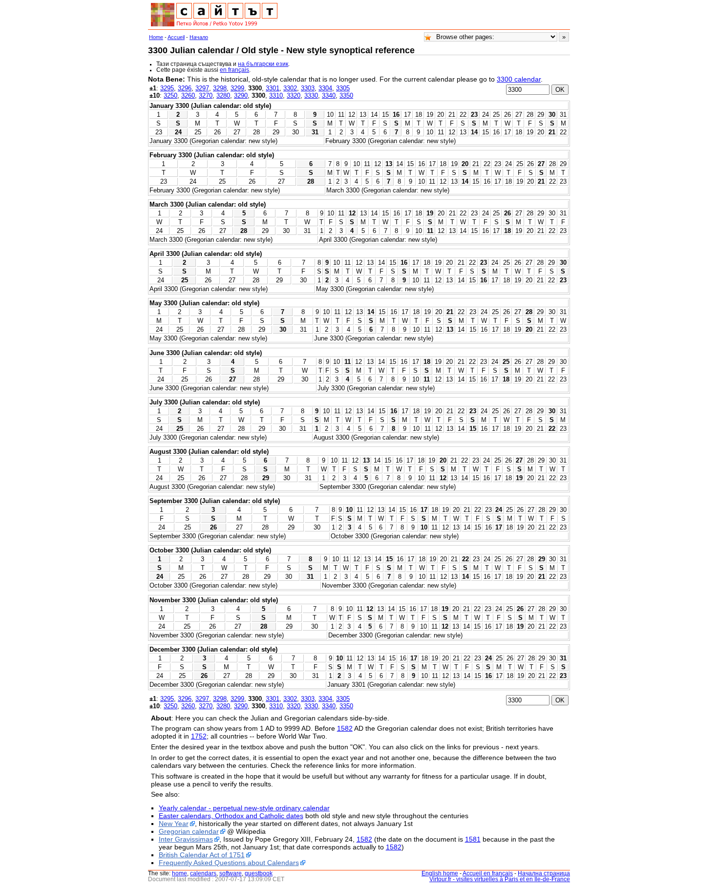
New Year (174, 823)
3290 (241, 95)
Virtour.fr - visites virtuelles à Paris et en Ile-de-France (499, 879)
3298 (220, 88)
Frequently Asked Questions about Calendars (229, 863)
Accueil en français (488, 873)
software (230, 873)
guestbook (259, 873)
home (179, 873)
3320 (293, 95)
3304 (325, 88)
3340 (329, 95)
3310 (276, 95)
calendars (203, 873)
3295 (167, 88)
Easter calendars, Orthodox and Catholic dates (231, 816)
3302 (290, 88)
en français (234, 70)
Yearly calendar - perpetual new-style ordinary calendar (244, 808)
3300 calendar (519, 79)
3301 (272, 88)
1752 (199, 736)
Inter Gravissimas (186, 839)
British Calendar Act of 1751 (202, 855)
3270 (205, 95)
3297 (202, 88)
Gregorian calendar (189, 831)
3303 (308, 88)
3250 (170, 95)
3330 (311, 95)
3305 (343, 88)
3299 (237, 88)
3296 (184, 88)
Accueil (176, 37)
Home (156, 37)
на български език (263, 64)
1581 (473, 839)
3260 (188, 95)
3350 (346, 95)
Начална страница (544, 873)
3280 (223, 95)
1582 (345, 728)
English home (440, 873)
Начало (199, 37)
